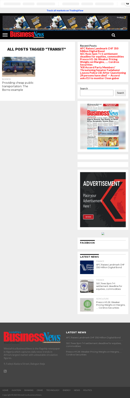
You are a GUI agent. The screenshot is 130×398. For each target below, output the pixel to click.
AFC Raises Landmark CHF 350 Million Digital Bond (99, 50)
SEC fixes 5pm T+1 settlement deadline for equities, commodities (102, 55)
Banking (29, 390)
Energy (67, 390)
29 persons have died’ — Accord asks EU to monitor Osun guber (100, 77)
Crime (40, 390)
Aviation (16, 390)
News (77, 390)
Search (84, 88)
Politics (87, 390)
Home (5, 390)
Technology (52, 390)
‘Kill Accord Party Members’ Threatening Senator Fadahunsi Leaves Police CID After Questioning (103, 70)
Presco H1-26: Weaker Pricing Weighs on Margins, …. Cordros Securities (99, 61)
